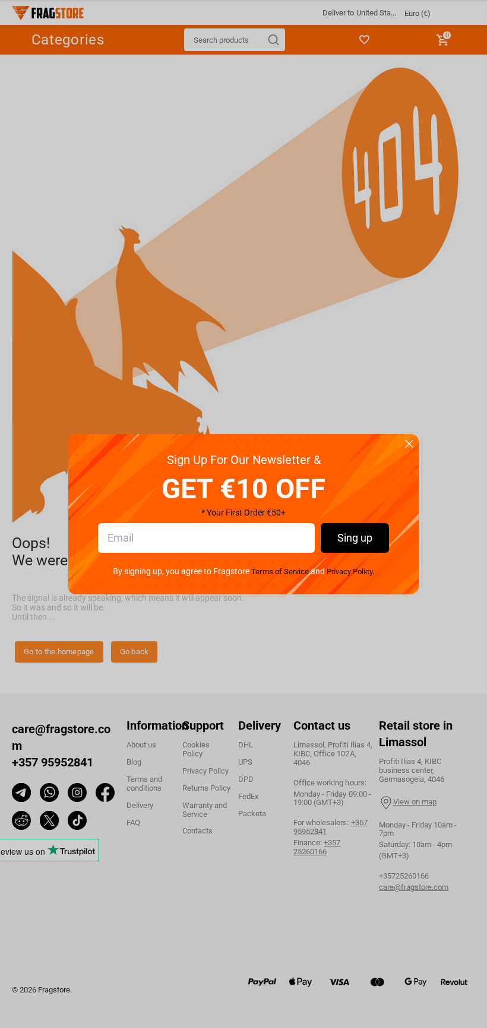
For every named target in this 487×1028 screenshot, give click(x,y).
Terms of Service (279, 571)
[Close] (409, 444)
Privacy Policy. (350, 571)
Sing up (354, 537)
